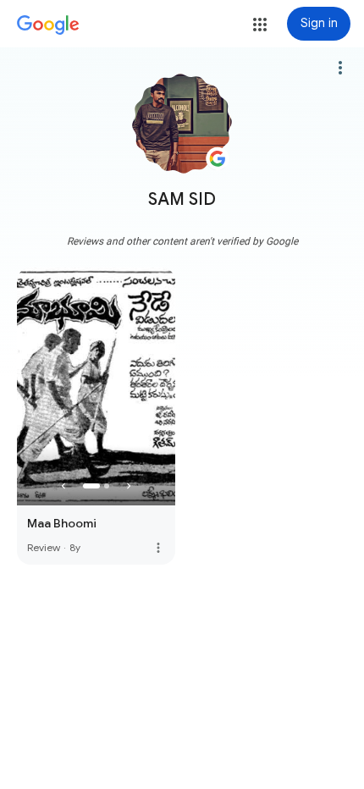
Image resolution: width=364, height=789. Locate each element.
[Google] (48, 25)
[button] (260, 24)
